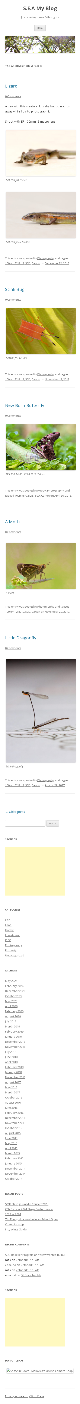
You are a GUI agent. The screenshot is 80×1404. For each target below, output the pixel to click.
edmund (10, 1265)
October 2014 (13, 1179)
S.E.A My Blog (40, 8)
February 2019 (14, 1031)
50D (27, 263)
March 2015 (12, 1153)
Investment (12, 935)
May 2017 (11, 1087)
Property (10, 950)
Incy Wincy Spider (16, 1229)
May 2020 (11, 1001)
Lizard (11, 86)
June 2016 (11, 1108)
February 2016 (14, 1113)
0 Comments (13, 96)
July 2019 (10, 1021)
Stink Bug (15, 289)
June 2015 (11, 1138)
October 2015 (13, 1128)
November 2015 (15, 1123)
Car (7, 920)
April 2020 (11, 1006)
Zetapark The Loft (27, 1260)
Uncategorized (14, 955)
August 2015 (13, 1133)
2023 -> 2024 (13, 1214)
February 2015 (14, 1158)
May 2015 (11, 1143)
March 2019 (12, 1026)
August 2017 (13, 1082)
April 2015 (11, 1148)
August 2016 (13, 1102)
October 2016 (13, 1097)
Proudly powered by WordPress (24, 1396)
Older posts (15, 812)
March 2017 (12, 1092)
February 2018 (14, 1067)
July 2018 (10, 1052)
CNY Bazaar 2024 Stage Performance (29, 1209)
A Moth (12, 522)
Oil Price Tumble (31, 1275)
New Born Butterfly (24, 405)
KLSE (8, 940)
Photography (45, 258)
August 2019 (13, 1016)
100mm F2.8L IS (14, 263)
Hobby (41, 490)
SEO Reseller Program (19, 1255)
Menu (40, 27)
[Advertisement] (35, 871)
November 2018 (15, 1047)
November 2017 (15, 1077)
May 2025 (11, 981)
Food (8, 925)
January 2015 (13, 1163)
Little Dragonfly (20, 638)
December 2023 (15, 991)
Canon (36, 263)
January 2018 (13, 1072)
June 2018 (11, 1057)
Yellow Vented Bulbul (51, 1255)
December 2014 (15, 1168)
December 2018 (15, 1042)
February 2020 (14, 1011)
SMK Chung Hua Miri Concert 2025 (26, 1204)
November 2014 (15, 1173)
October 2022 (13, 996)
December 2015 (15, 1118)
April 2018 (11, 1062)
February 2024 (14, 986)
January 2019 (13, 1036)
